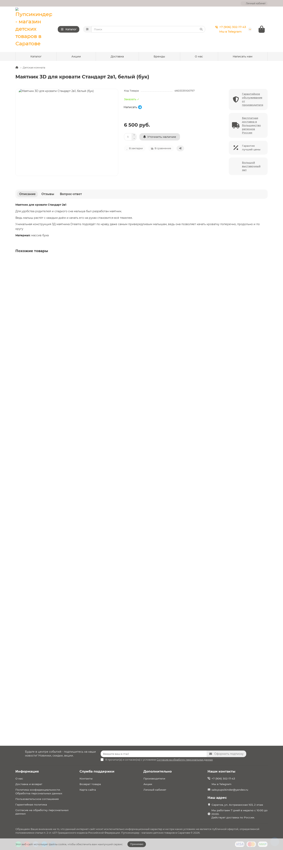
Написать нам (242, 56)
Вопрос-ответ (71, 194)
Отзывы (47, 194)
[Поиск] (201, 29)
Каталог (36, 56)
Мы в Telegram (230, 31)
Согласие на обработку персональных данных (42, 812)
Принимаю (136, 844)
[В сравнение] (264, 269)
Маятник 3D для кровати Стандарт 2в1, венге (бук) (53, 405)
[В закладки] (264, 261)
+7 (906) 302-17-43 (232, 27)
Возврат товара (90, 784)
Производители (154, 778)
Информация (27, 771)
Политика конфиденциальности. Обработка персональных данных (38, 791)
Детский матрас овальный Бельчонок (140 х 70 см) (53, 697)
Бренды (159, 56)
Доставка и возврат (28, 784)
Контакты (86, 778)
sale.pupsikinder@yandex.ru (230, 789)
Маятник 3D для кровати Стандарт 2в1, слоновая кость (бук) (59, 310)
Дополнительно (157, 771)
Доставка (117, 56)
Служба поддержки (97, 771)
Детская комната (34, 67)
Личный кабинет (154, 789)
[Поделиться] (180, 148)
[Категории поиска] (87, 29)
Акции (76, 56)
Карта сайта (88, 789)
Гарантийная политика (31, 804)
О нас (199, 56)
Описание (27, 194)
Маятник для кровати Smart (37, 499)
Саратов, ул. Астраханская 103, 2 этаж (237, 804)
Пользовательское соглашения (37, 798)
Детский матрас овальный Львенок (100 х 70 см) (51, 603)
